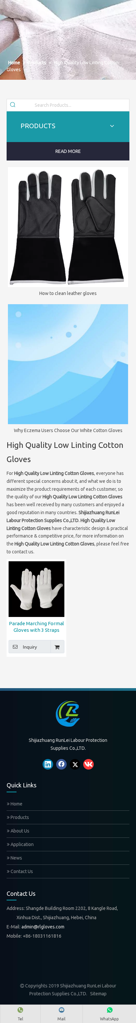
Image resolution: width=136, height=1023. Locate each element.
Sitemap (98, 993)
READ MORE (68, 151)
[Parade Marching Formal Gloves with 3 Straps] (36, 588)
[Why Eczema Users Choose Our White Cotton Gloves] (68, 364)
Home (16, 803)
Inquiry (30, 647)
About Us (19, 830)
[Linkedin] (48, 764)
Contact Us (21, 871)
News (16, 858)
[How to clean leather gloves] (68, 227)
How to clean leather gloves (68, 293)
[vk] (88, 764)
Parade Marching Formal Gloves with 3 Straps (36, 627)
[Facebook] (61, 764)
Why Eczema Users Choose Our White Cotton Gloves (68, 430)
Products (19, 817)
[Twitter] (75, 764)
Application (22, 844)
